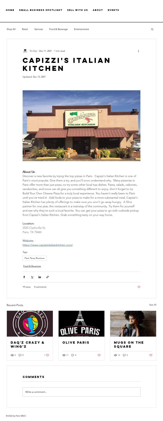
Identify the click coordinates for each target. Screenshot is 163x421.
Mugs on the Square (129, 344)
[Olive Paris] (82, 324)
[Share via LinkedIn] (39, 277)
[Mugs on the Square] (133, 324)
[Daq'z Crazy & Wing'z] (30, 324)
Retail (25, 29)
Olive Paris (76, 342)
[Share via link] (47, 277)
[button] (152, 29)
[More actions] (138, 51)
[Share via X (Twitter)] (31, 277)
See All (152, 304)
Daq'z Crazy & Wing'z (28, 344)
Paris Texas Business (35, 258)
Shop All (11, 29)
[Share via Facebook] (24, 277)
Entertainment (81, 29)
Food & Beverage (58, 29)
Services (38, 29)
